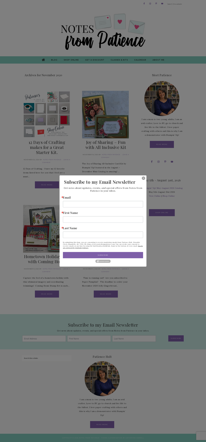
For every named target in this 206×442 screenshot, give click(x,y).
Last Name (70, 228)
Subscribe (103, 255)
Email (67, 197)
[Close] (141, 178)
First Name (70, 212)
